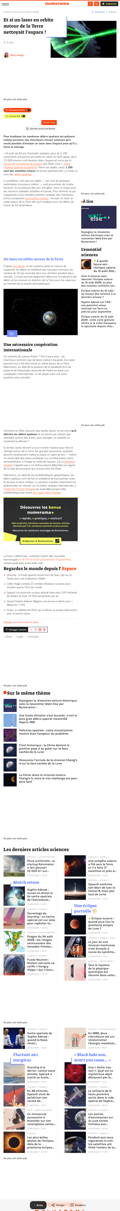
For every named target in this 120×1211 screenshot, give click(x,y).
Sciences (99, 12)
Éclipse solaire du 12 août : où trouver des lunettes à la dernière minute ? (98, 294)
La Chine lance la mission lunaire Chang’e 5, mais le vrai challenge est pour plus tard (48, 778)
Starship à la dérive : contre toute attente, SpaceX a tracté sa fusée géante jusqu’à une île (41, 1072)
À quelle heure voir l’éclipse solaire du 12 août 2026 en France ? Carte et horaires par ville (105, 266)
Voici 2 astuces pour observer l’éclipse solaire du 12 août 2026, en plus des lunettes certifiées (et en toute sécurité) (97, 280)
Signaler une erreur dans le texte (21, 622)
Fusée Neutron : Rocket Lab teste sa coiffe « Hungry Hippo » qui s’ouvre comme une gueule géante (41, 964)
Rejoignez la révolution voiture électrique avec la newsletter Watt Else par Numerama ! (48, 704)
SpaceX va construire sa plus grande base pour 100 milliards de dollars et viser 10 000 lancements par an (42, 594)
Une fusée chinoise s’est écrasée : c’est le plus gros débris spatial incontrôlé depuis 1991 (48, 719)
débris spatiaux (23, 174)
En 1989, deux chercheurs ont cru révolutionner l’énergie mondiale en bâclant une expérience (101, 1038)
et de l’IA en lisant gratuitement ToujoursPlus (45, 559)
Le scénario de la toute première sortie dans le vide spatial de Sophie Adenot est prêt (101, 1096)
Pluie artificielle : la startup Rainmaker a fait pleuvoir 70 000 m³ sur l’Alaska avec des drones (41, 866)
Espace (112, 12)
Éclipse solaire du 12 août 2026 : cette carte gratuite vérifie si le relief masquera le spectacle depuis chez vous (98, 321)
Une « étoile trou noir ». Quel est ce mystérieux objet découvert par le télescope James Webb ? (100, 1072)
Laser (20, 636)
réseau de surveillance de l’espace (23, 164)
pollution (34, 636)
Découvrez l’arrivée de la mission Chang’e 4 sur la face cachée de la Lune (48, 761)
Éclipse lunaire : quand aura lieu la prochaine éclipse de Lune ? (101, 923)
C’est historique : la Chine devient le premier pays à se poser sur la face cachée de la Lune (44, 749)
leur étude (19, 266)
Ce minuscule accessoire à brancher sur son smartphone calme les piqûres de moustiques (40, 1119)
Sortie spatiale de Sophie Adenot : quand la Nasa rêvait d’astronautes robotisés (39, 1038)
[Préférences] (96, 3)
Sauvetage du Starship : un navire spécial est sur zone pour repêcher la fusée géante (41, 918)
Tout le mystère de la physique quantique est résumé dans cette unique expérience (101, 970)
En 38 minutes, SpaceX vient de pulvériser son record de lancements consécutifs (38, 1096)
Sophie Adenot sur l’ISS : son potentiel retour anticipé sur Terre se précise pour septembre (96, 306)
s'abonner (111, 3)
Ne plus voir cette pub (15, 99)
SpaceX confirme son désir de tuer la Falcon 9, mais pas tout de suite (101, 889)
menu (5, 3)
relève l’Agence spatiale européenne (37, 165)
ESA (11, 333)
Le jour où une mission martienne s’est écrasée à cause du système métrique (101, 947)
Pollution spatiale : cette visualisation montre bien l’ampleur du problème (46, 732)
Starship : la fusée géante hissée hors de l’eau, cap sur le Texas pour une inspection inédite (39, 576)
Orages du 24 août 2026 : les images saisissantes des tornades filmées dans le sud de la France (40, 941)
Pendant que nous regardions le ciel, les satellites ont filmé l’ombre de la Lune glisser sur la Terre (101, 1142)
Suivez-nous (49, 122)
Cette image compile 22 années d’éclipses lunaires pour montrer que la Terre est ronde (39, 585)
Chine (9, 636)
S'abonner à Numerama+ (38, 540)
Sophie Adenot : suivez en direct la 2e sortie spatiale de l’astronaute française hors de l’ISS (40, 894)
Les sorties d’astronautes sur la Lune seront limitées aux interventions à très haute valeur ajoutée (102, 1119)
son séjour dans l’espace (47, 492)
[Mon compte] (90, 3)
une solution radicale (37, 198)
